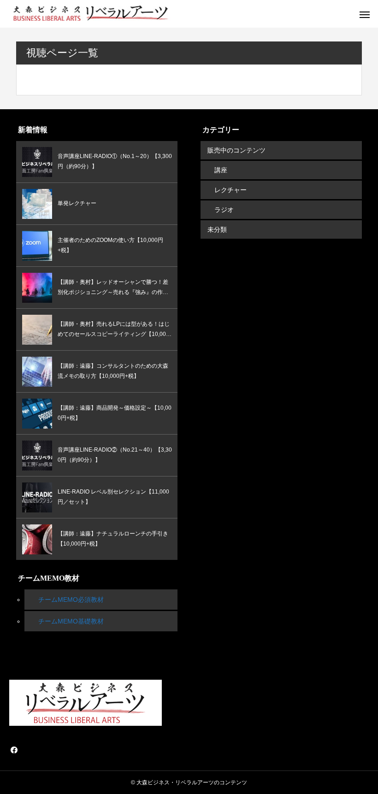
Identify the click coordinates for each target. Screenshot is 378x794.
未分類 (217, 229)
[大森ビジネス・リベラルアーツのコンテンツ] (90, 13)
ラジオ (224, 209)
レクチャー (230, 190)
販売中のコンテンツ (236, 150)
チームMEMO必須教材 (71, 599)
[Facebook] (13, 749)
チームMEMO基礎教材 (71, 621)
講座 (220, 170)
